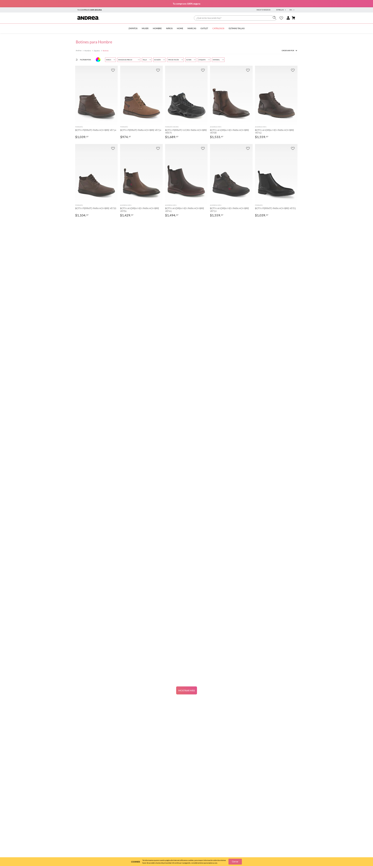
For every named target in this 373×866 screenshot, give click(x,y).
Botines (106, 51)
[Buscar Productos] (275, 17)
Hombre (87, 51)
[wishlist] (281, 18)
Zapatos (97, 51)
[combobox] (236, 18)
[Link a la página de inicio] (79, 50)
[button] (190, 59)
